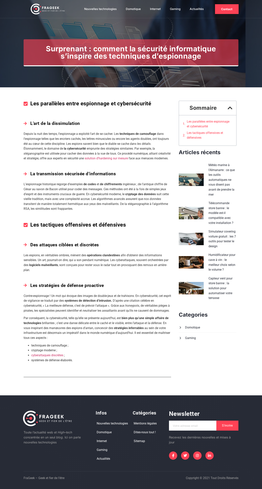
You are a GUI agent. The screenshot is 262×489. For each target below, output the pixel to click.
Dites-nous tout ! (145, 432)
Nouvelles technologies (100, 9)
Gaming (175, 9)
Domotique (133, 9)
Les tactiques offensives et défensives (205, 135)
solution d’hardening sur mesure (106, 158)
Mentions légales (145, 423)
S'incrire (227, 425)
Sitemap (139, 441)
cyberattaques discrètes (47, 355)
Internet (155, 9)
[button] (230, 108)
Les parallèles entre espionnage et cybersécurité (208, 124)
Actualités (197, 9)
